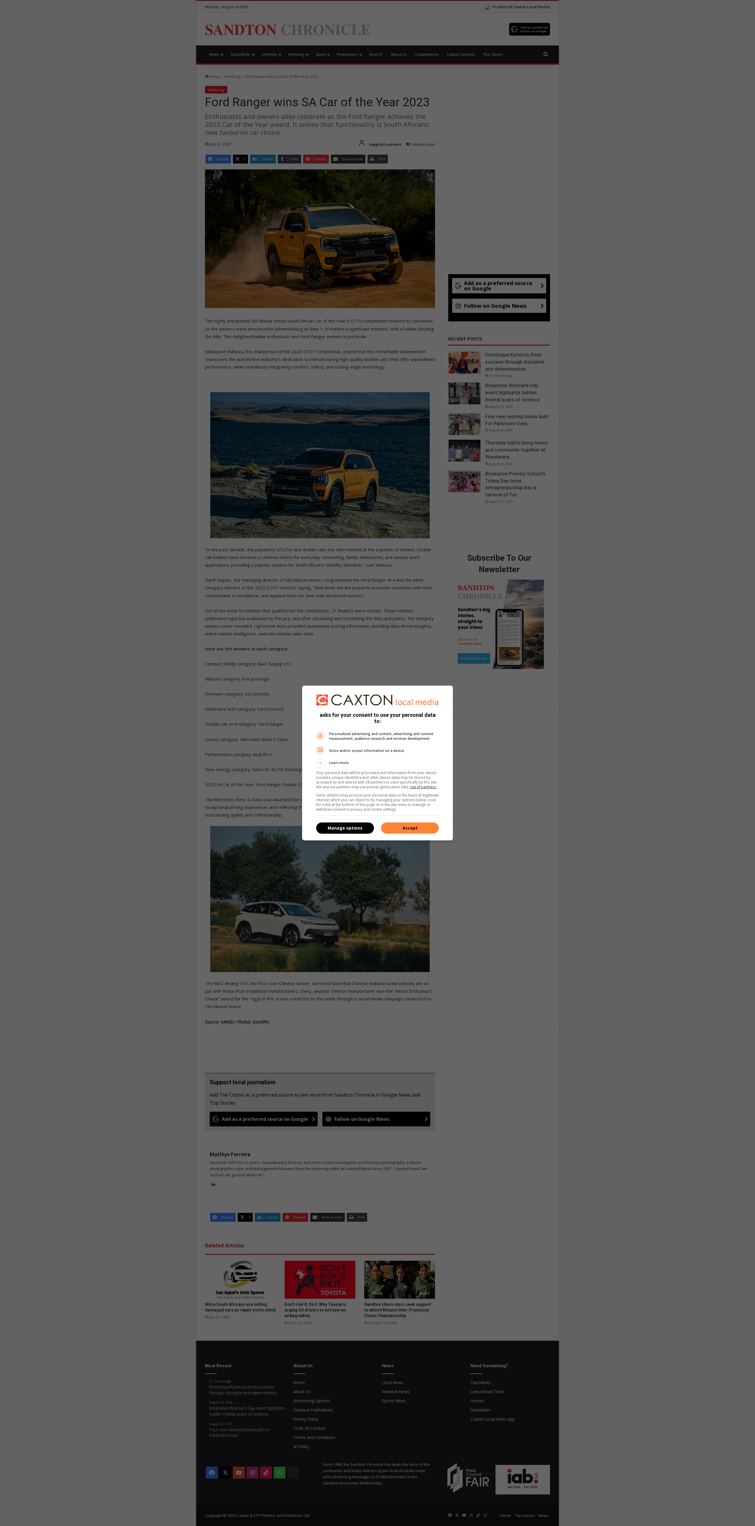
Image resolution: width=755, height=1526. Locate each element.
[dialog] (377, 763)
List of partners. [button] (423, 786)
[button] (377, 763)
